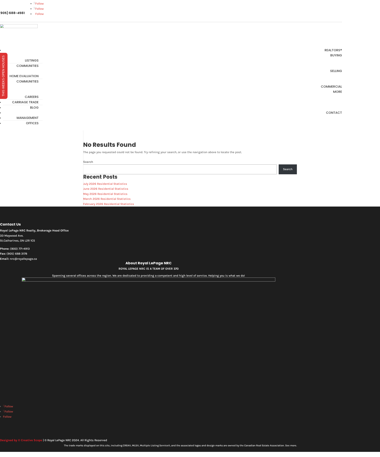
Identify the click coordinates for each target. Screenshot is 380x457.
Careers (32, 97)
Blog (34, 107)
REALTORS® (333, 50)
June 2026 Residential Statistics (105, 189)
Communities (27, 66)
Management (28, 118)
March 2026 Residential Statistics (107, 199)
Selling (336, 71)
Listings (32, 60)
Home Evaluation (24, 76)
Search (88, 162)
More (337, 91)
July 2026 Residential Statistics (105, 184)
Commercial (331, 86)
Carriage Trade (25, 102)
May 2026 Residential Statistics (105, 194)
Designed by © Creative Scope (21, 440)
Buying (336, 55)
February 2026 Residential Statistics (108, 204)
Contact (334, 112)
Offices (32, 123)
